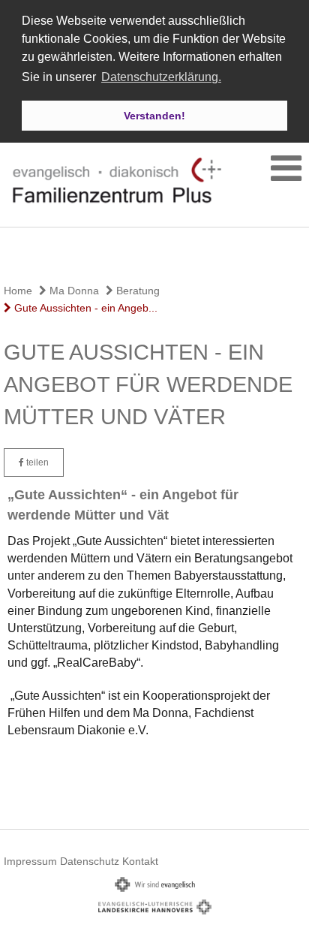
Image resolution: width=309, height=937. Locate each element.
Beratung (136, 291)
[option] (154, 252)
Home (18, 291)
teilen (36, 462)
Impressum (30, 861)
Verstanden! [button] (154, 116)
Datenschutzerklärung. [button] (161, 77)
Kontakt (140, 861)
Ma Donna (72, 291)
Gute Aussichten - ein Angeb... (84, 308)
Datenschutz (89, 861)
